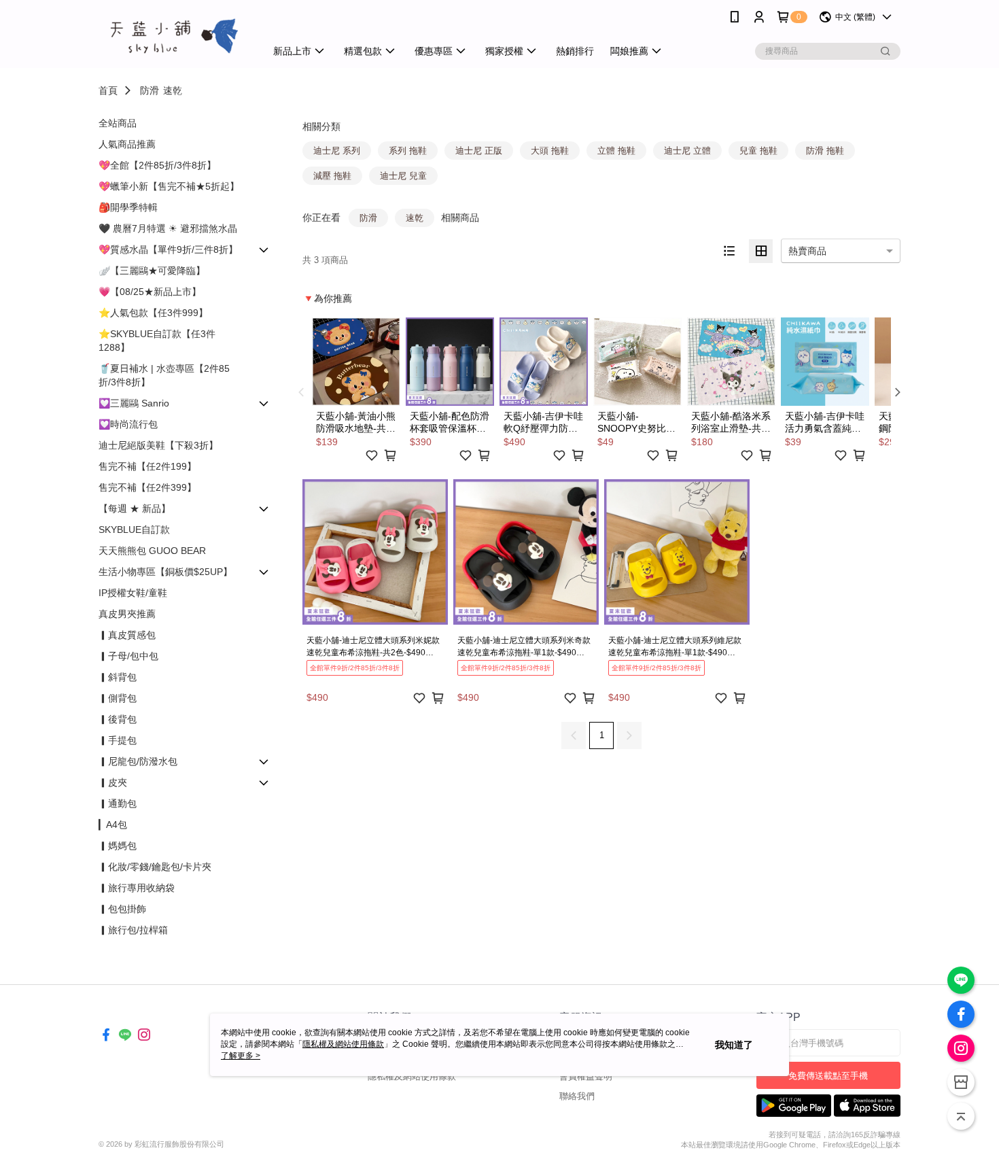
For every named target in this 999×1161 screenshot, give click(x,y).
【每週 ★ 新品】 (135, 508)
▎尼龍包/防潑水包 (138, 761)
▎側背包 (118, 698)
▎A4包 (113, 824)
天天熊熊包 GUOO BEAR (152, 550)
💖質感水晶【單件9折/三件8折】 (168, 249)
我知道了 (734, 1044)
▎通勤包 (118, 803)
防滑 (149, 90)
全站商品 (118, 123)
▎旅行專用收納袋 (137, 887)
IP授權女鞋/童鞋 (133, 592)
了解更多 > (240, 1055)
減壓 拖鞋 (332, 176)
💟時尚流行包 (128, 424)
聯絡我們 (577, 1096)
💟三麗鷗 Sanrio (134, 403)
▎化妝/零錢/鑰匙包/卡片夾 (155, 866)
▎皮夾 (113, 782)
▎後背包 (118, 719)
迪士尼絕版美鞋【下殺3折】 (158, 445)
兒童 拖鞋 (758, 150)
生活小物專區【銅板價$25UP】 (165, 571)
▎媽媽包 (118, 845)
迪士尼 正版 (478, 150)
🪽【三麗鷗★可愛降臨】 (152, 270)
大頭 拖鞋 (550, 150)
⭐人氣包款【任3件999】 (153, 312)
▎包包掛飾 (122, 908)
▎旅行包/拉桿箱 (133, 929)
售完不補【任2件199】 (147, 466)
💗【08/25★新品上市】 (150, 291)
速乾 (172, 90)
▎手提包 (118, 740)
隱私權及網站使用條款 (412, 1076)
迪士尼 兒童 (403, 176)
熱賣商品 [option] (807, 250)
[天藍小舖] (174, 36)
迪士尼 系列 (336, 150)
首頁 (108, 90)
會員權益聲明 (585, 1076)
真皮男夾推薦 (127, 613)
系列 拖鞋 (408, 150)
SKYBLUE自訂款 (134, 529)
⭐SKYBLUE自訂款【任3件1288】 (157, 340)
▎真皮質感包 (127, 634)
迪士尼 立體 (687, 150)
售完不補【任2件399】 (147, 487)
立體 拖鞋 (616, 150)
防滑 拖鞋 (825, 150)
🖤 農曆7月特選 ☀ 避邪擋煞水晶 (168, 228)
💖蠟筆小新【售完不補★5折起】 (169, 186)
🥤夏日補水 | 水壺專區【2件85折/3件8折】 (164, 375)
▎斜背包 (118, 677)
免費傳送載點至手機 (828, 1076)
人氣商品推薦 (127, 144)
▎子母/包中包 (128, 656)
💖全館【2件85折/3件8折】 (157, 165)
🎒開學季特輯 (128, 207)
